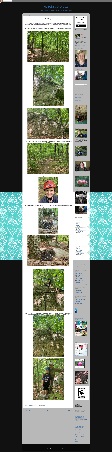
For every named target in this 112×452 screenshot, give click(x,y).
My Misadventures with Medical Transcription (79, 417)
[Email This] (40, 405)
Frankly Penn (79, 303)
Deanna (78, 222)
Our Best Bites (79, 243)
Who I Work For (78, 97)
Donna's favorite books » (83, 315)
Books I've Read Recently (79, 319)
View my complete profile (80, 45)
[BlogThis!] (41, 405)
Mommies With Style (80, 264)
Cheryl (77, 225)
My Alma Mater (78, 100)
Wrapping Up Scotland (79, 429)
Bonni (77, 219)
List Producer (79, 250)
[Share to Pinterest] (44, 405)
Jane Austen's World (80, 299)
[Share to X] (42, 405)
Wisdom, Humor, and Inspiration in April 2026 (79, 424)
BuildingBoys (79, 260)
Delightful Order (79, 282)
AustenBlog (78, 301)
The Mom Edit (79, 292)
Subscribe (81, 25)
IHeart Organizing (80, 280)
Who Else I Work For (79, 99)
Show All (86, 284)
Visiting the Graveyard (79, 434)
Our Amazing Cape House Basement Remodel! (80, 427)
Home (48, 410)
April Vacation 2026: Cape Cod (81, 436)
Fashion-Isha (79, 290)
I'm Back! (77, 413)
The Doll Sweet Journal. (56, 7)
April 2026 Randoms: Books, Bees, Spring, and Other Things (80, 440)
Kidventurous (79, 266)
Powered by (78, 29)
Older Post (69, 410)
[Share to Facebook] (43, 405)
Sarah (77, 228)
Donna (83, 34)
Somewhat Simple (80, 273)
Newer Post (28, 410)
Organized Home (79, 278)
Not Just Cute (79, 262)
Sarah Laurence (79, 231)
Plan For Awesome (80, 253)
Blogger (63, 448)
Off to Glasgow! (78, 432)
